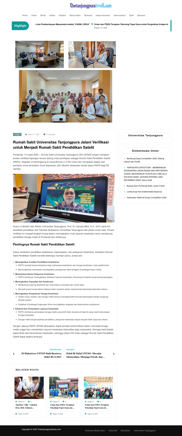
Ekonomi (141, 15)
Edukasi (62, 15)
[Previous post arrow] (14, 354)
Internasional (119, 15)
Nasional (88, 15)
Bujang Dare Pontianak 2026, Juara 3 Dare (146, 185)
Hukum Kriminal (103, 15)
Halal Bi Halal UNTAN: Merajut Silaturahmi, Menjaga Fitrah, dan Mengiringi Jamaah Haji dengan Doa (86, 355)
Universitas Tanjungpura (145, 430)
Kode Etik (113, 430)
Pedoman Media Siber (95, 430)
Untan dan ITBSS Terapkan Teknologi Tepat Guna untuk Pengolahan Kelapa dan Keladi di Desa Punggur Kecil (125, 24)
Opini (131, 15)
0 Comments (50, 134)
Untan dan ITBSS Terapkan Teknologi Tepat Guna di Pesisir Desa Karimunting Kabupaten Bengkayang (97, 407)
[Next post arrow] (114, 354)
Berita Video (75, 15)
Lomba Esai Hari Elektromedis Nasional (144, 191)
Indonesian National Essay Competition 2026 (147, 197)
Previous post (55, 349)
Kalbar (52, 15)
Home (25, 15)
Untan (34, 15)
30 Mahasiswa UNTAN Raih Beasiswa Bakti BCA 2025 (41, 355)
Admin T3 (21, 402)
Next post (70, 349)
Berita (43, 15)
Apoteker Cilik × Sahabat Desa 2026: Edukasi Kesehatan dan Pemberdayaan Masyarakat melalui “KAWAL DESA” (27, 407)
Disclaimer (125, 430)
